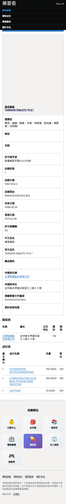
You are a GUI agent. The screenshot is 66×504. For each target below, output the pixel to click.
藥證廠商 (6, 21)
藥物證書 (6, 10)
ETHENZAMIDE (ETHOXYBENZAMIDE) (22, 371)
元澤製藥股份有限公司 (17, 276)
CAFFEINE (15, 390)
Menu (58, 3)
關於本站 (6, 27)
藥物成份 (6, 16)
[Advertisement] (33, 71)
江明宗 (16, 494)
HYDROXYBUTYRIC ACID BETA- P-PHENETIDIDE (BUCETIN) (23, 381)
